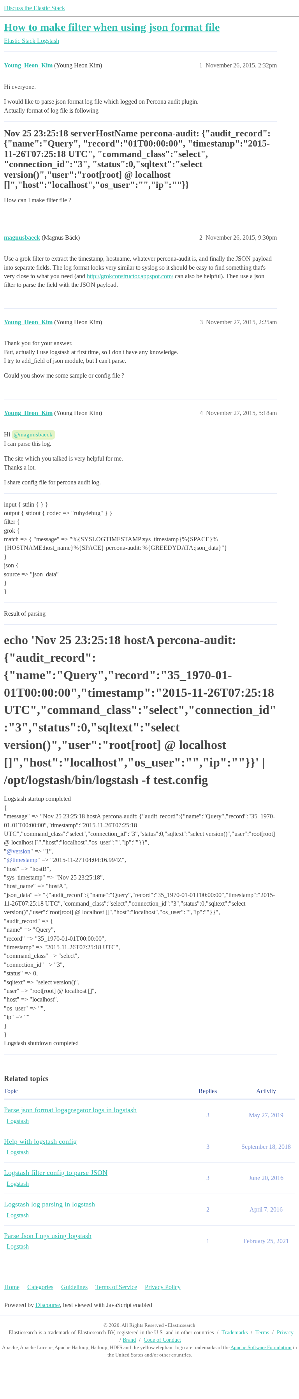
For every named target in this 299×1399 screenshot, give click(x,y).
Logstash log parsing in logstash (49, 1204)
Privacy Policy (163, 1287)
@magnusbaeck (33, 434)
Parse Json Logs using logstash (47, 1236)
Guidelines (74, 1287)
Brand (129, 1340)
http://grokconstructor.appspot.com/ (130, 276)
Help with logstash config (40, 1141)
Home (11, 1287)
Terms (262, 1332)
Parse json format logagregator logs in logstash (70, 1110)
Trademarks (235, 1332)
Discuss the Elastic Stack (34, 8)
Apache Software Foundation (261, 1347)
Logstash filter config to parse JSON (55, 1172)
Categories (40, 1287)
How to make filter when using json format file (112, 27)
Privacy (285, 1332)
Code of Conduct (162, 1340)
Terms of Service (116, 1287)
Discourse (47, 1305)
